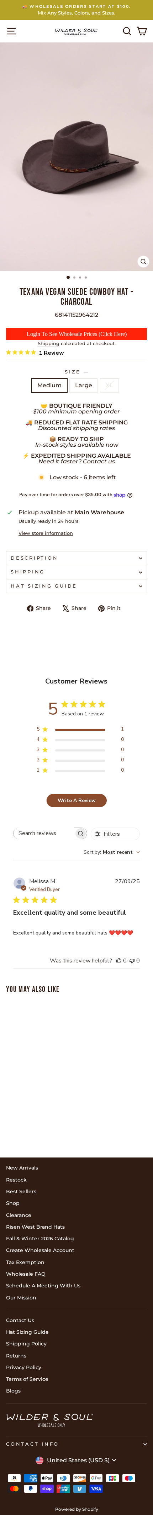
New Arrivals (22, 1168)
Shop (13, 1203)
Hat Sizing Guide (44, 586)
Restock (16, 1180)
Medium (49, 385)
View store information (46, 533)
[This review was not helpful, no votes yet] (132, 961)
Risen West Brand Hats (35, 1227)
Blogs (13, 1391)
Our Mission (21, 1297)
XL (109, 385)
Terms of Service (27, 1379)
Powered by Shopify (76, 1509)
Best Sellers (21, 1191)
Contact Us (20, 1320)
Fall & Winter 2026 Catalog (40, 1238)
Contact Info (32, 1444)
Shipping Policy (26, 1343)
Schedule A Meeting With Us (43, 1285)
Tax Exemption (25, 1262)
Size (76, 372)
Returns (16, 1356)
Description (34, 558)
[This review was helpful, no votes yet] (118, 961)
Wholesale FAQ (26, 1274)
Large (83, 385)
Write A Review (77, 800)
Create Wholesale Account (40, 1250)
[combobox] (112, 852)
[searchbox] (44, 833)
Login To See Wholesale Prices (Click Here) (77, 334)
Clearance (18, 1215)
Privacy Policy (23, 1367)
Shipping (48, 343)
